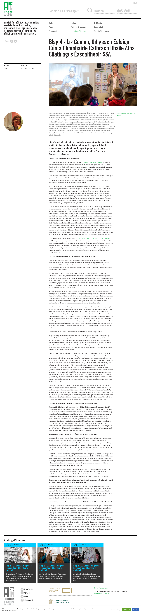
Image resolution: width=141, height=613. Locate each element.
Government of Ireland (70, 602)
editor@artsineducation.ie (101, 594)
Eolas (51, 27)
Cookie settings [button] (115, 610)
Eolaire (74, 23)
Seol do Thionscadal (102, 31)
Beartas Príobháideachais (101, 588)
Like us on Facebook (118, 10)
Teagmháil (53, 31)
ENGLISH (135, 3)
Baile (51, 23)
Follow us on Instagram (128, 10)
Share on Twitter (15, 41)
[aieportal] (22, 596)
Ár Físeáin (98, 23)
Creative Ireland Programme (70, 590)
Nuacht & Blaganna (78, 31)
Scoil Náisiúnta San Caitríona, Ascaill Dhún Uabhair (92, 238)
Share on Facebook (11, 41)
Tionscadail (98, 27)
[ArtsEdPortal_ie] (22, 589)
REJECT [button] (135, 610)
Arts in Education (25, 9)
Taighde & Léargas (78, 27)
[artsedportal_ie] (22, 600)
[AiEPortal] (22, 592)
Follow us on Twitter (121, 10)
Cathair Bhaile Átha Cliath (28, 69)
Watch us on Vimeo (125, 10)
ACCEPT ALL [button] (126, 610)
